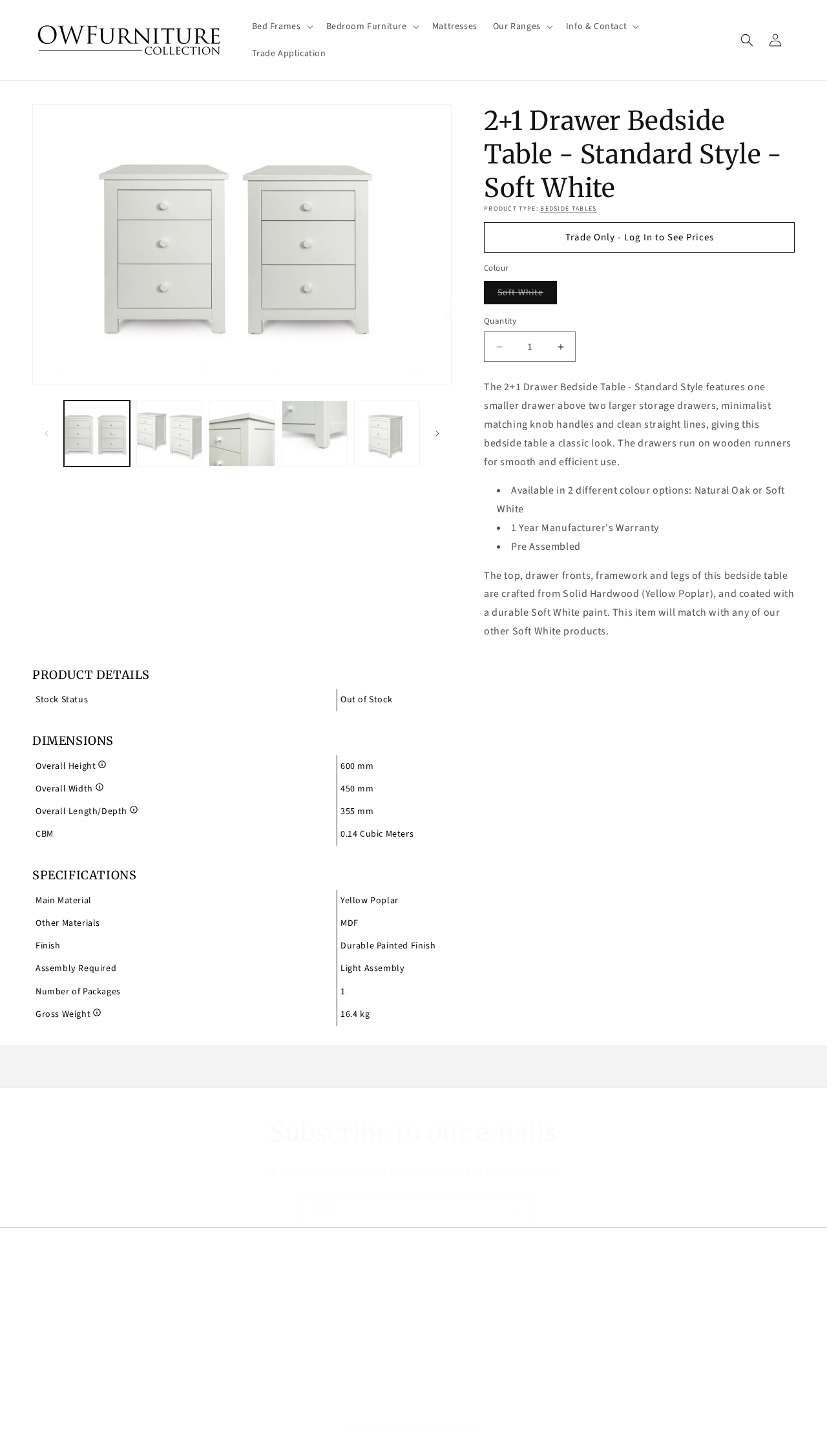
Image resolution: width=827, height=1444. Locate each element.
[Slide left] (46, 433)
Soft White (527, 295)
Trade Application (69, 1336)
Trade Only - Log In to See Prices (639, 237)
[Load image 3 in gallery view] (242, 433)
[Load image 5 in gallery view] (387, 433)
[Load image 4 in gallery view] (315, 433)
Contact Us (55, 1360)
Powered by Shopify (450, 1427)
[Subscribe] (515, 1209)
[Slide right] (437, 433)
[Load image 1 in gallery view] (97, 433)
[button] (281, 26)
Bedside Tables (568, 208)
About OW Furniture (74, 1314)
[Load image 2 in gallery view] (169, 433)
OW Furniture (392, 1427)
